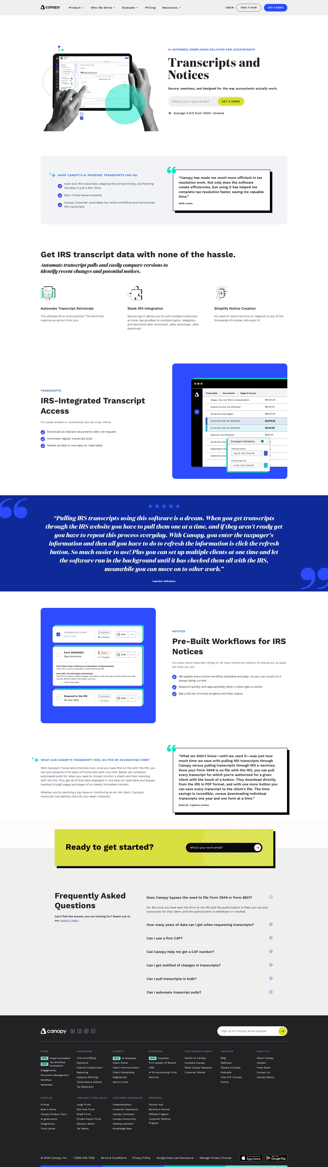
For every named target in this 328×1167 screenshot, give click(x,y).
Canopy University (123, 1114)
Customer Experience (125, 1109)
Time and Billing (86, 1058)
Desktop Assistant (123, 1123)
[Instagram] (86, 1031)
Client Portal (120, 1062)
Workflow (46, 1080)
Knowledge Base (122, 1128)
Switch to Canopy (195, 1058)
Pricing (150, 7)
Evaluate (128, 7)
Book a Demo (48, 1109)
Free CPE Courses (231, 1077)
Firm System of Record (162, 1062)
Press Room (263, 1067)
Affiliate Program (159, 1114)
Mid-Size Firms (85, 1109)
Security (154, 1077)
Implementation (122, 1104)
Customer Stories (195, 1072)
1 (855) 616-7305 (84, 1157)
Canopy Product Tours (54, 1114)
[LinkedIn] (73, 1031)
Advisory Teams (85, 1123)
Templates (46, 1084)
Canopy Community (124, 1119)
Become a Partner (159, 1109)
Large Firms (84, 1104)
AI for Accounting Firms (163, 1072)
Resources (170, 7)
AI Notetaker (125, 1058)
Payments (82, 1062)
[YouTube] (93, 1031)
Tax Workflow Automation (53, 1064)
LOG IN (230, 7)
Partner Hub (156, 1104)
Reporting (82, 1072)
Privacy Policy (141, 1157)
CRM (151, 1067)
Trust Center (48, 1128)
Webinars (226, 1062)
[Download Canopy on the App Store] (251, 1158)
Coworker (159, 1058)
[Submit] (257, 847)
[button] (210, 897)
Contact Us (263, 1072)
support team (69, 920)
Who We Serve (101, 7)
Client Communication (126, 1067)
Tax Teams (82, 1128)
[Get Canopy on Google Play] (276, 1158)
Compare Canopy (195, 1062)
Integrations (48, 1123)
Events (225, 1082)
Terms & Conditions (113, 1157)
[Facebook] (79, 1031)
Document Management (55, 1075)
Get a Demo (275, 7)
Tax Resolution (85, 1086)
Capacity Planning (87, 1077)
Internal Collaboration (89, 1067)
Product (75, 7)
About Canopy (265, 1058)
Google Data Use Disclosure (175, 1157)
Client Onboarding (123, 1072)
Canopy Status (265, 1077)
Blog (223, 1058)
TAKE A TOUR (249, 7)
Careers (261, 1062)
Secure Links (120, 1082)
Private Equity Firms (89, 1119)
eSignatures (120, 1077)
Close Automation (56, 1058)
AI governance (49, 1119)
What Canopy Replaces (198, 1067)
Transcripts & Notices (89, 1082)
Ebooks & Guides (230, 1067)
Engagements (48, 1070)
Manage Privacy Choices (215, 1157)
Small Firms (84, 1114)
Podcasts (226, 1072)
